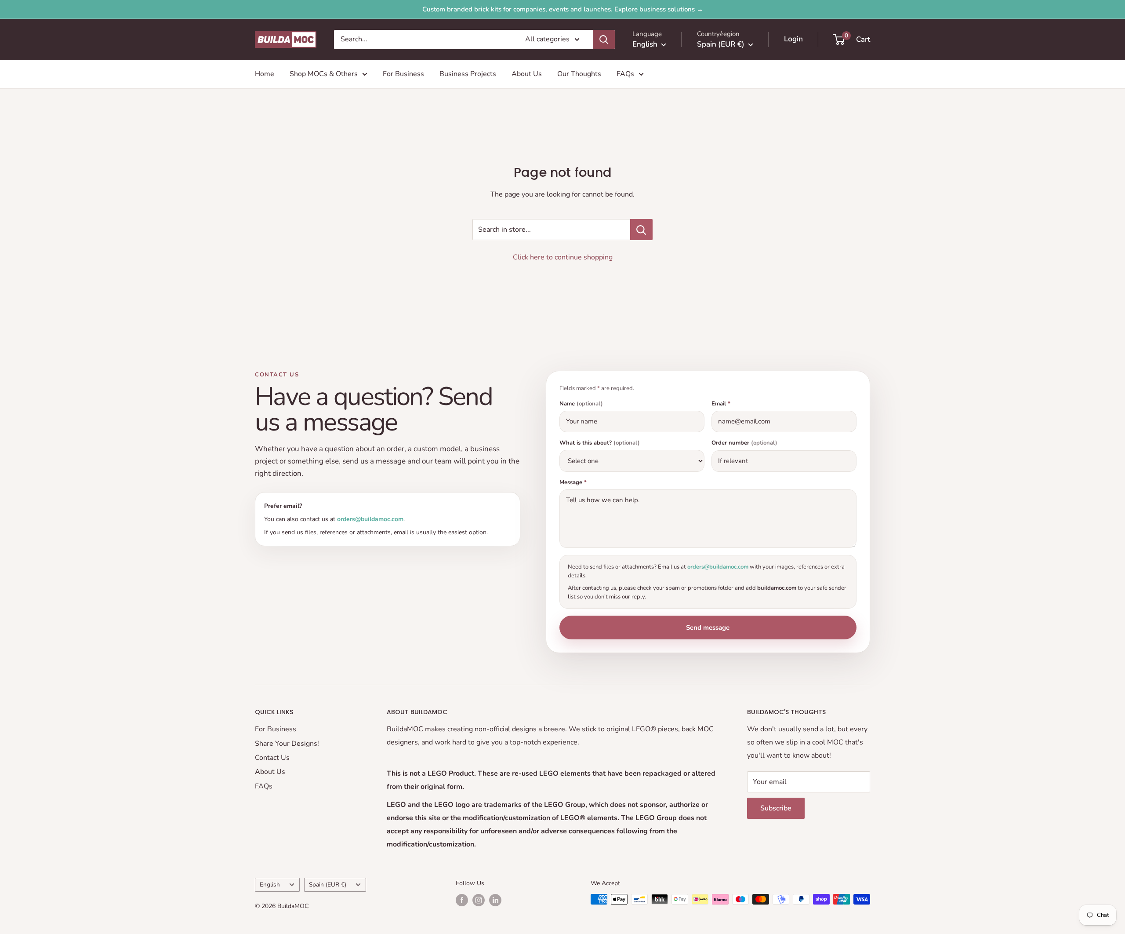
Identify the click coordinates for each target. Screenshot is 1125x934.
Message (573, 482)
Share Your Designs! (287, 743)
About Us (527, 74)
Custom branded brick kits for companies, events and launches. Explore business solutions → (562, 9)
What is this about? (599, 443)
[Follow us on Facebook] (462, 900)
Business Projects (467, 74)
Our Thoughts (579, 74)
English (270, 884)
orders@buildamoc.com (370, 519)
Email (720, 404)
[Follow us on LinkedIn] (495, 900)
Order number (744, 443)
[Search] (604, 39)
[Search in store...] (641, 229)
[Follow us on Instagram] (478, 900)
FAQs (625, 74)
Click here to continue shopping (563, 257)
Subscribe (775, 808)
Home (264, 74)
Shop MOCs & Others (324, 74)
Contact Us (272, 758)
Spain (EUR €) (327, 884)
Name (581, 404)
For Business (403, 74)
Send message (707, 627)
